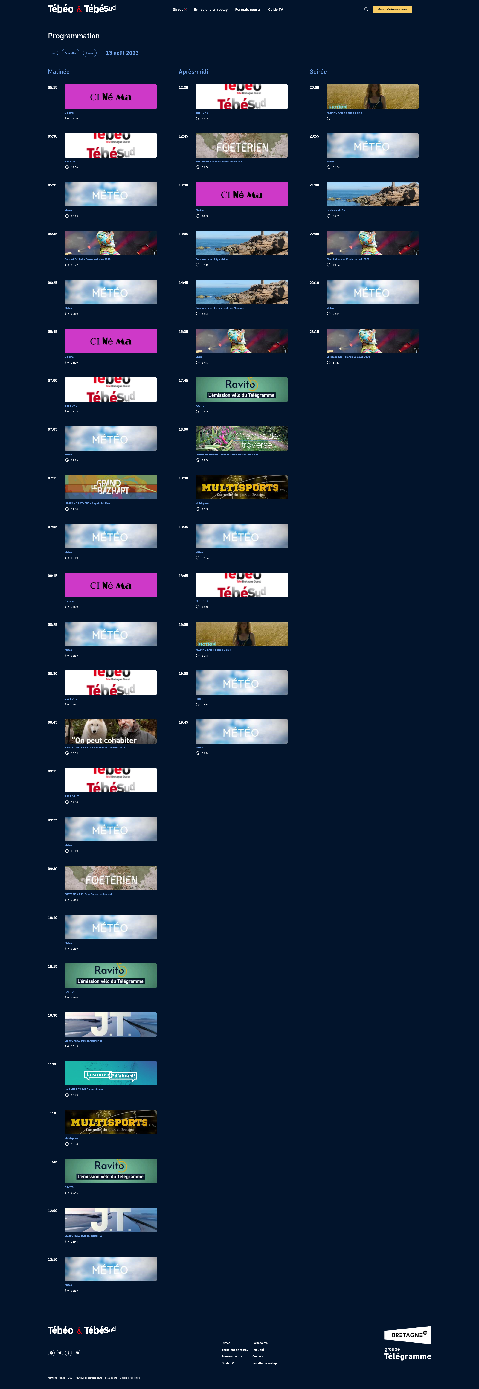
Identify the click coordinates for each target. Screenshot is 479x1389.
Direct (178, 9)
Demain (90, 52)
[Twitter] (60, 1353)
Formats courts (248, 9)
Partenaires (260, 1343)
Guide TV (275, 9)
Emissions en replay (211, 9)
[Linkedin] (77, 1353)
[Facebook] (51, 1353)
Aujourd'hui (70, 52)
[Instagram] (68, 1353)
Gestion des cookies (130, 1377)
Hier (53, 52)
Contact (257, 1356)
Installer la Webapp (265, 1363)
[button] (366, 9)
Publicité (258, 1349)
